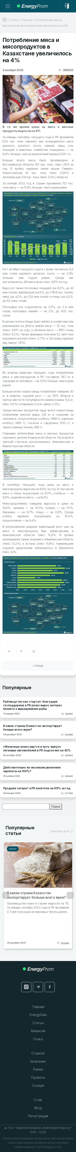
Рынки (13, 849)
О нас (38, 1100)
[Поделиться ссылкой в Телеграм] (9, 651)
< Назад (38, 665)
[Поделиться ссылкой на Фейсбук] (21, 651)
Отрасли (38, 1053)
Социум (38, 1085)
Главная (38, 1007)
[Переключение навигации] (7, 6)
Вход (38, 1108)
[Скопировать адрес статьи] (33, 651)
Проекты (38, 1078)
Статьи (38, 1023)
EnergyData (38, 1015)
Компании (38, 1061)
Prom (34, 6)
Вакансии (38, 1031)
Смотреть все (60, 831)
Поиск (55, 806)
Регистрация (38, 1116)
